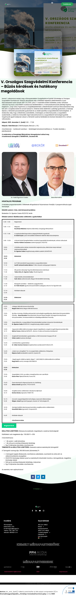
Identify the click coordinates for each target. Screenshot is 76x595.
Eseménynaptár (42, 536)
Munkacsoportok (43, 528)
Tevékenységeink (43, 532)
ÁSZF (38, 572)
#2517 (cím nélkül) (43, 530)
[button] (52, 2)
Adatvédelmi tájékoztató (12, 572)
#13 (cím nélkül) (42, 525)
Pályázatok (41, 534)
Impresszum (63, 572)
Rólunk (40, 527)
